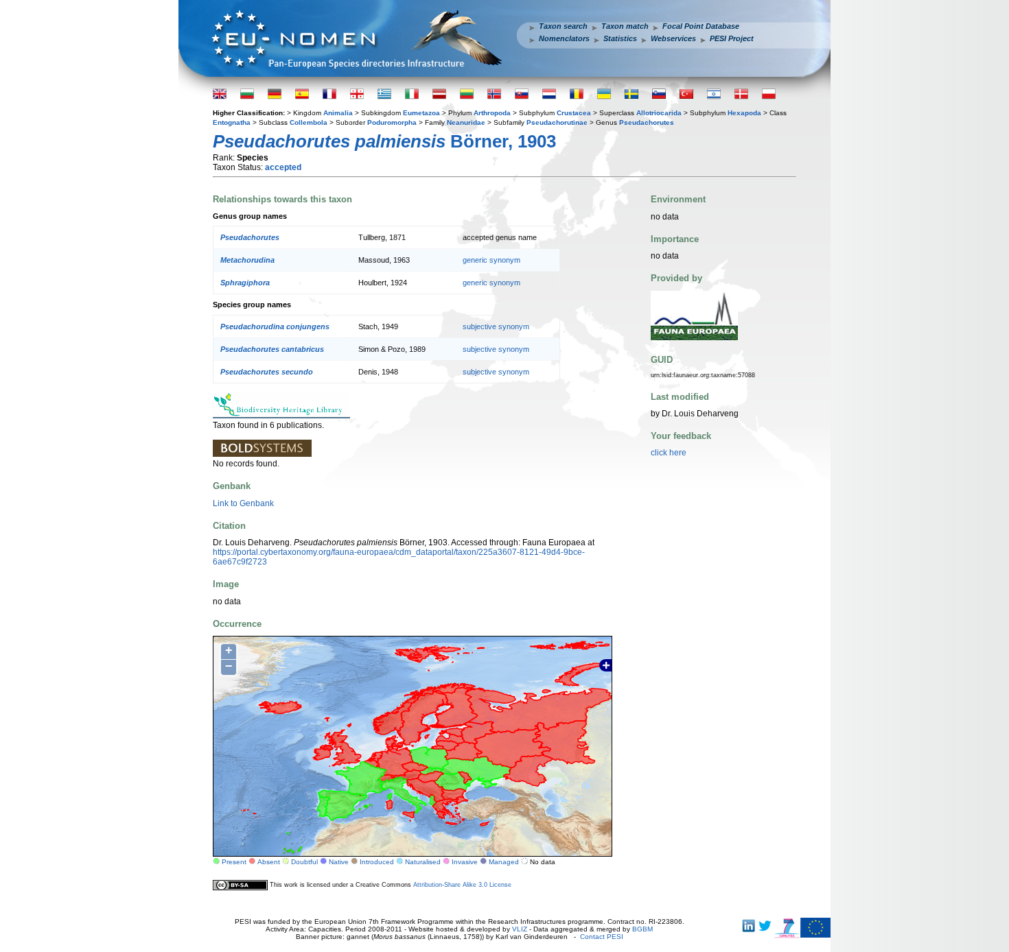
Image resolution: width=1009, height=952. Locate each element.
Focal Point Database (700, 26)
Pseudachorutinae (557, 122)
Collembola (308, 122)
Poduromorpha (392, 122)
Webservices (673, 38)
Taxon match (625, 26)
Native (339, 862)
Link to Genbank (243, 503)
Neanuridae (466, 122)
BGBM (642, 929)
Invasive (465, 862)
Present (234, 862)
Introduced (377, 862)
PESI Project (732, 38)
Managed (504, 862)
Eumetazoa (421, 113)
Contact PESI (601, 936)
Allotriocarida (659, 113)
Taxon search (563, 26)
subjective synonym (496, 326)
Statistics (620, 38)
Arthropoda (492, 113)
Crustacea (574, 113)
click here (668, 452)
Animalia (338, 113)
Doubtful (304, 862)
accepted (283, 167)
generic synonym (491, 260)
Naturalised (423, 862)
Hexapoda (744, 113)
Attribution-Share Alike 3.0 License (462, 884)
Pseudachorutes (646, 122)
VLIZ (519, 929)
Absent (268, 862)
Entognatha (232, 122)
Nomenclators (564, 38)
